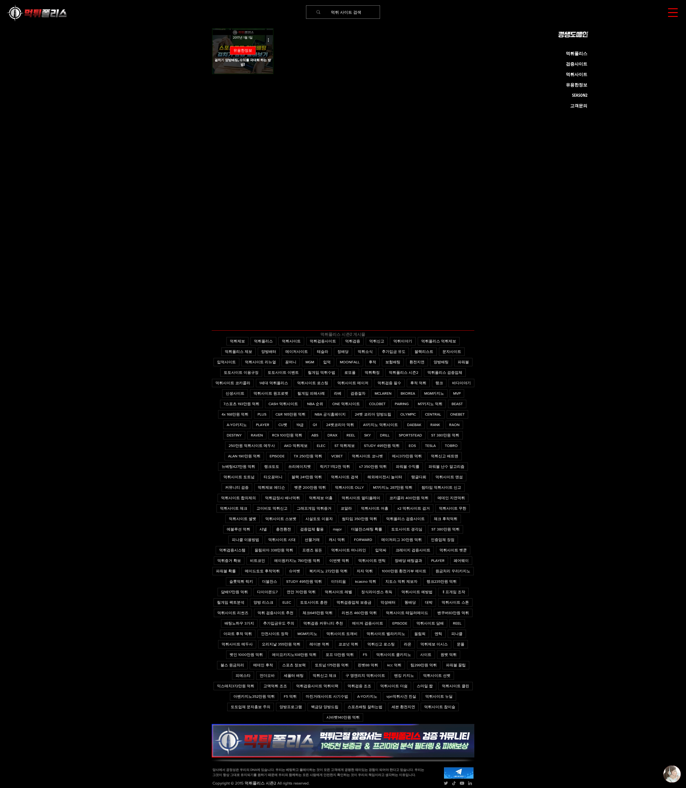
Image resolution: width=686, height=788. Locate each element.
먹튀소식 (365, 351)
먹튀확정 (372, 372)
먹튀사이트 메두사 (237, 644)
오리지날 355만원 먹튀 (281, 644)
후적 (372, 362)
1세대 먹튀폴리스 (273, 383)
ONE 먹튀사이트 (346, 404)
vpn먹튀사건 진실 (401, 696)
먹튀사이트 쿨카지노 (393, 654)
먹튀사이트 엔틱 (372, 560)
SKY (367, 435)
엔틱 (438, 634)
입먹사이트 (226, 362)
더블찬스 (269, 581)
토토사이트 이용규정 (241, 372)
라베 (337, 393)
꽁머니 (290, 362)
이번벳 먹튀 (339, 560)
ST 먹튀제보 (344, 445)
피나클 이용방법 (245, 539)
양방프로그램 (290, 707)
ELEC (321, 445)
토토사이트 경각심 (406, 529)
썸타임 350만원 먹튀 (359, 519)
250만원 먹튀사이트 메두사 (252, 445)
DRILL (385, 435)
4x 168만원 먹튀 (235, 414)
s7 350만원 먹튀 (373, 466)
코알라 (346, 508)
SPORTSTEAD (410, 435)
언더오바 (267, 675)
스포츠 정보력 (294, 665)
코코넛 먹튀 (348, 644)
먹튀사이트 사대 (282, 539)
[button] (673, 12)
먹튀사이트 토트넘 (239, 477)
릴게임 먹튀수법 (321, 372)
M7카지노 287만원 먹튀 (392, 487)
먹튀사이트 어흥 (374, 508)
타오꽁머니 (273, 477)
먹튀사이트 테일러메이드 (407, 613)
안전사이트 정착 (274, 634)
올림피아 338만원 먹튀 (274, 550)
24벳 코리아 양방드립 (373, 414)
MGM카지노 (434, 393)
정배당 (343, 351)
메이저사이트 (296, 351)
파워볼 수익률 (407, 466)
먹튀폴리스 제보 (238, 351)
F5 (365, 654)
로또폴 (350, 372)
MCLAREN (383, 393)
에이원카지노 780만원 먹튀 (297, 560)
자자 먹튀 (365, 571)
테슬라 (322, 351)
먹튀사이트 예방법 (417, 592)
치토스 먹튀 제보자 (401, 581)
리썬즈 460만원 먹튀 (359, 613)
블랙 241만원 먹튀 (307, 477)
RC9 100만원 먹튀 (287, 435)
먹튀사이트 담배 (430, 623)
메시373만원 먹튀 (407, 456)
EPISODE (277, 456)
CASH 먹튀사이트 (283, 404)
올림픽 (420, 634)
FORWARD (363, 539)
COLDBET (377, 404)
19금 (300, 425)
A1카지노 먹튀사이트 (380, 425)
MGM (309, 362)
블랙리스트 (424, 351)
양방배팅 (441, 362)
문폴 (460, 644)
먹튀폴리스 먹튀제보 (438, 341)
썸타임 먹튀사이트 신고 (441, 487)
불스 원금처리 (232, 665)
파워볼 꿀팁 (456, 665)
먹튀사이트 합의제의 (238, 498)
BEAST (457, 404)
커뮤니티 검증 (237, 487)
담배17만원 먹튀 (234, 592)
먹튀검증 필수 (389, 383)
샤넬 (263, 529)
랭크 (439, 383)
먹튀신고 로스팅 (381, 644)
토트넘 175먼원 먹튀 (332, 665)
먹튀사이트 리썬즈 (232, 613)
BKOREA (408, 393)
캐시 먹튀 (337, 539)
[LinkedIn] (470, 783)
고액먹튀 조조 (275, 686)
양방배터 (268, 351)
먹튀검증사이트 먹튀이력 (317, 686)
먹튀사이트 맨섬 (449, 477)
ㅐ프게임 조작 (453, 592)
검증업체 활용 (312, 529)
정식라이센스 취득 (376, 592)
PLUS (262, 414)
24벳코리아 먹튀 (340, 425)
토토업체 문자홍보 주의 (250, 707)
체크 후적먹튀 (445, 519)
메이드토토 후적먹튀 (262, 571)
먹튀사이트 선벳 (436, 675)
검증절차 (358, 393)
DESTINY (234, 435)
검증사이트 (576, 64)
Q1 (315, 425)
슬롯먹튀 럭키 (241, 581)
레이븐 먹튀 (319, 644)
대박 (429, 602)
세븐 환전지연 (403, 707)
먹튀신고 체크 (324, 675)
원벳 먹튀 (449, 654)
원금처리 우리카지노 (452, 571)
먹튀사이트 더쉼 (394, 686)
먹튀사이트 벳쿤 (453, 550)
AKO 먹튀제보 (296, 445)
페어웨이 (461, 560)
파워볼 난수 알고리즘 (446, 466)
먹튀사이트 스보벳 (280, 519)
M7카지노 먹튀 (430, 404)
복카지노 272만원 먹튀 (328, 571)
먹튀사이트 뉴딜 (439, 696)
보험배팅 (392, 362)
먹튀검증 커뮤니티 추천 (323, 623)
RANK (435, 425)
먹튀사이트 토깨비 (341, 634)
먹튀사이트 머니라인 (348, 550)
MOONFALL (350, 362)
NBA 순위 (315, 404)
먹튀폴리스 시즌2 (403, 372)
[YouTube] (462, 783)
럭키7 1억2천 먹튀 (335, 466)
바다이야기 (461, 383)
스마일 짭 (425, 686)
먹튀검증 (352, 341)
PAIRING (402, 404)
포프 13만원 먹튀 (340, 654)
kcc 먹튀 (394, 665)
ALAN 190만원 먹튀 (244, 456)
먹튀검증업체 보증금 (354, 602)
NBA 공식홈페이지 (330, 414)
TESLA (430, 445)
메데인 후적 (263, 665)
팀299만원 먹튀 (424, 665)
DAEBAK (414, 425)
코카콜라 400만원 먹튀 (408, 498)
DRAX (332, 435)
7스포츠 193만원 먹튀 (241, 404)
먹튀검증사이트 (323, 341)
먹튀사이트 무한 (452, 508)
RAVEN (257, 435)
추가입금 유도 (393, 351)
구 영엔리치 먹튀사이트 (365, 675)
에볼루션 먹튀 (238, 529)
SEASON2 (579, 95)
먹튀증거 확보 (229, 560)
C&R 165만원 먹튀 (290, 414)
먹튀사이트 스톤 (455, 602)
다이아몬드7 (267, 592)
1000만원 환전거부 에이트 (404, 571)
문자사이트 (451, 351)
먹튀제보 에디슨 (271, 487)
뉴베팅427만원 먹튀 (238, 466)
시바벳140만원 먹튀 (343, 717)
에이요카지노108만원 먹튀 (294, 654)
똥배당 (410, 602)
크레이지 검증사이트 (413, 550)
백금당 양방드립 (324, 707)
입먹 (327, 362)
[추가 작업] (270, 40)
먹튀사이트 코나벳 (367, 456)
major (337, 529)
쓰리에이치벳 (299, 466)
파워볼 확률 (226, 571)
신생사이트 (235, 393)
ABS (314, 435)
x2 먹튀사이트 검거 (413, 508)
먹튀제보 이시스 (434, 644)
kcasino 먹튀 (365, 581)
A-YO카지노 (237, 425)
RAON (454, 425)
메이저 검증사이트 (367, 623)
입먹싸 (380, 550)
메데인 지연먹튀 (451, 498)
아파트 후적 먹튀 (237, 634)
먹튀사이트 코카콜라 (232, 383)
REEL (350, 435)
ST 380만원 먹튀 (445, 435)
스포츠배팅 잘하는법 (365, 707)
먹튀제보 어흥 (321, 498)
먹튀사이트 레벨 (338, 592)
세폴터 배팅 (294, 675)
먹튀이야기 (402, 341)
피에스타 (243, 675)
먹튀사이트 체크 (233, 508)
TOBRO (451, 445)
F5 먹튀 (290, 696)
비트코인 (257, 560)
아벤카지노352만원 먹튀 (254, 696)
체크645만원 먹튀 (318, 613)
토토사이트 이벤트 (283, 372)
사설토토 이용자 (319, 519)
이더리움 (338, 581)
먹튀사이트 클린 (455, 686)
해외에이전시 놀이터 (384, 477)
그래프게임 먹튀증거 (314, 508)
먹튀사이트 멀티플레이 (361, 498)
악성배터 (388, 602)
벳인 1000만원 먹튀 (246, 654)
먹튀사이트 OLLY (349, 487)
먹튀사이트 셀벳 (242, 519)
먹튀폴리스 (263, 341)
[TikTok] (454, 783)
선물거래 (312, 539)
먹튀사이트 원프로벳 (270, 393)
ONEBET (457, 414)
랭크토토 (271, 466)
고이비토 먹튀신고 (272, 508)
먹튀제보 (237, 341)
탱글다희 (418, 477)
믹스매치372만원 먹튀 (235, 686)
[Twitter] (446, 783)
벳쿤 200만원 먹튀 (310, 487)
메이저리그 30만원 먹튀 (401, 539)
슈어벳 (294, 571)
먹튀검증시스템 (232, 550)
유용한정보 (242, 50)
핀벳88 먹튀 (368, 665)
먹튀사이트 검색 (344, 477)
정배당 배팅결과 (408, 560)
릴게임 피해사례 (311, 393)
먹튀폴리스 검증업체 (444, 372)
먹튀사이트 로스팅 (312, 383)
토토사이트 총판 (313, 602)
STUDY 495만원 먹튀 (382, 445)
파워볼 (463, 362)
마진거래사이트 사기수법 (327, 696)
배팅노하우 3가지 (239, 623)
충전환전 (283, 529)
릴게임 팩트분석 (230, 602)
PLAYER (262, 425)
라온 (407, 644)
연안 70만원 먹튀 (301, 592)
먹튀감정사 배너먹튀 (282, 498)
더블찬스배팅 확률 (366, 529)
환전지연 (416, 362)
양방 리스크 (263, 602)
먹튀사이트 (291, 341)
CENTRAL (433, 414)
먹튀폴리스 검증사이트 (405, 519)
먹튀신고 (376, 341)
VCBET (337, 456)
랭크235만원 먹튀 (442, 581)
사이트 (425, 654)
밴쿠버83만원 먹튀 (453, 613)
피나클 (457, 634)
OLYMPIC (408, 414)
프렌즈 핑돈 (312, 550)
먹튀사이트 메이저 (352, 383)
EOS (412, 445)
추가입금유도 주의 (278, 623)
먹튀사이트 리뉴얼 (260, 362)
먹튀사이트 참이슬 (439, 707)
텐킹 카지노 (404, 675)
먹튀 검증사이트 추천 (275, 613)
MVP (457, 393)
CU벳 (282, 425)
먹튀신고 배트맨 (444, 456)
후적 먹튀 (418, 383)
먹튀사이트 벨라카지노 (386, 634)
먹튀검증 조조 (359, 686)
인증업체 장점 (442, 539)
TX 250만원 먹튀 (308, 456)
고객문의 (578, 106)
